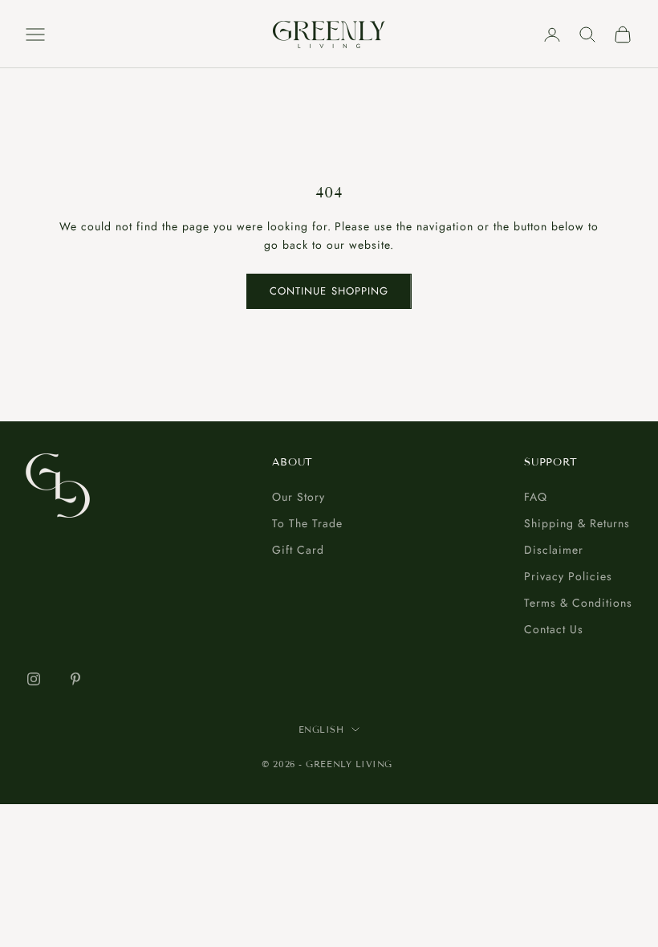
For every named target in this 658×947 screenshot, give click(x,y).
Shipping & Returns (577, 523)
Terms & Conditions (578, 603)
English (321, 729)
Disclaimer (553, 550)
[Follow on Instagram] (34, 679)
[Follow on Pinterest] (75, 679)
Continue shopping (329, 291)
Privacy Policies (568, 576)
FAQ (535, 497)
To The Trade (307, 523)
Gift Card (298, 550)
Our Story (298, 497)
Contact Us (553, 629)
